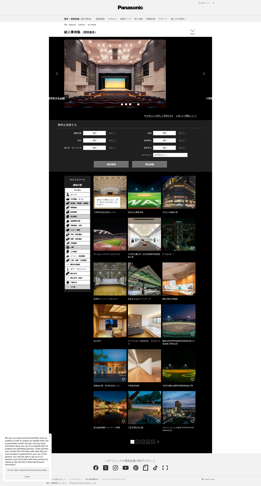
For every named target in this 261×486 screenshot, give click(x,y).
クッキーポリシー (75, 479)
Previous (57, 73)
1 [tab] (122, 104)
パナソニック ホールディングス (113, 479)
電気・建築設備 (70, 25)
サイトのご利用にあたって (56, 479)
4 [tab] (134, 104)
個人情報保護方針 (92, 479)
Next (204, 73)
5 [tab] (138, 104)
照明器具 (81, 25)
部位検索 (149, 164)
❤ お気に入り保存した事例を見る (158, 115)
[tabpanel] (130, 73)
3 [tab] (130, 104)
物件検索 (111, 164)
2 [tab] (126, 104)
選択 (95, 133)
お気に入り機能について (186, 115)
